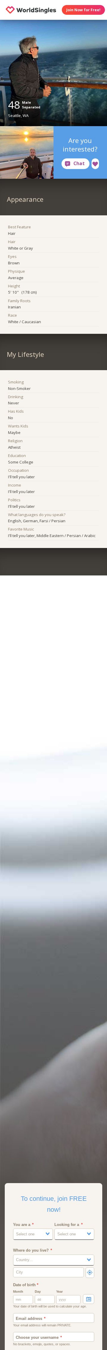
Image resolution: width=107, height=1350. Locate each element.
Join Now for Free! (83, 9)
